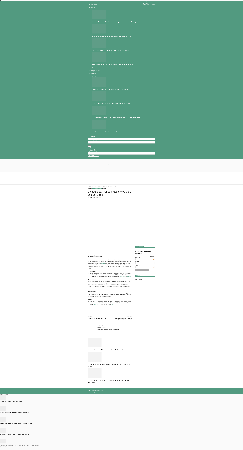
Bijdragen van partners (113, 183)
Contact (139, 389)
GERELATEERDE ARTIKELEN (95, 336)
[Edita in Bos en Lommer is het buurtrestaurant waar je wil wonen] (121, 408)
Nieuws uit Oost (146, 183)
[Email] (95, 202)
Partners (97, 389)
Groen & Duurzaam (129, 179)
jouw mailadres (91, 155)
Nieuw (90, 179)
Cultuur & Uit (113, 179)
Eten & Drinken (104, 179)
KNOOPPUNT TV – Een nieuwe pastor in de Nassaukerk (97, 319)
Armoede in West (146, 179)
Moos (124, 276)
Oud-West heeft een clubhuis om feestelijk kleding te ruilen (106, 350)
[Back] (146, 2)
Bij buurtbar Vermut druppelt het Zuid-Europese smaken (16, 434)
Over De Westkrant (91, 389)
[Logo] (97, 177)
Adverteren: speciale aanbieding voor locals (112, 389)
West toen (138, 179)
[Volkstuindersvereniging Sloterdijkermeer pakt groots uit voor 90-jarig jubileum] (110, 357)
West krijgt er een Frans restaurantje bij (11, 401)
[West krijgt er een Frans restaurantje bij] (121, 397)
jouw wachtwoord (91, 144)
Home (89, 186)
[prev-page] (88, 384)
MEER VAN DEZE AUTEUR (110, 336)
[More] (103, 202)
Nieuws (100, 188)
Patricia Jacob (92, 197)
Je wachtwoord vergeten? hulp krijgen (96, 147)
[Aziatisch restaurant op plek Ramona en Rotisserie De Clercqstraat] (121, 441)
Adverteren (103, 183)
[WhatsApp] (92, 202)
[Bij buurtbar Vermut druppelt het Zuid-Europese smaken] (121, 430)
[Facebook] (89, 202)
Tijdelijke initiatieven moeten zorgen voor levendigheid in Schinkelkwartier (123, 319)
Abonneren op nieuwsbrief (133, 183)
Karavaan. (129, 276)
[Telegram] (100, 202)
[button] (153, 173)
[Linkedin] (97, 202)
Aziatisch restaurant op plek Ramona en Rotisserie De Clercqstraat (19, 445)
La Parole (95, 302)
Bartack (103, 263)
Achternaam (144, 265)
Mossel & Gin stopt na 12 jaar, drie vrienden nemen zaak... (16, 423)
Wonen (120, 179)
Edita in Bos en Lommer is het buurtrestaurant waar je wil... (17, 412)
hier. (112, 304)
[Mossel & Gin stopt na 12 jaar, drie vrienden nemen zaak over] (121, 419)
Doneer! (123, 183)
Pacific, (121, 276)
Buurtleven (96, 179)
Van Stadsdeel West (93, 183)
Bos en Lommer (94, 4)
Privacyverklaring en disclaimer (94, 149)
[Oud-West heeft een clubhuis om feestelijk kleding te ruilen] (110, 342)
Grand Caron (97, 304)
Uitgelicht (104, 188)
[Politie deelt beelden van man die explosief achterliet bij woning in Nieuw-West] (110, 373)
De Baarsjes (93, 3)
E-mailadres (144, 257)
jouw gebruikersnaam (92, 140)
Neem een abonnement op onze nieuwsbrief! (96, 390)
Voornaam (137, 261)
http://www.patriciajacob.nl (101, 327)
